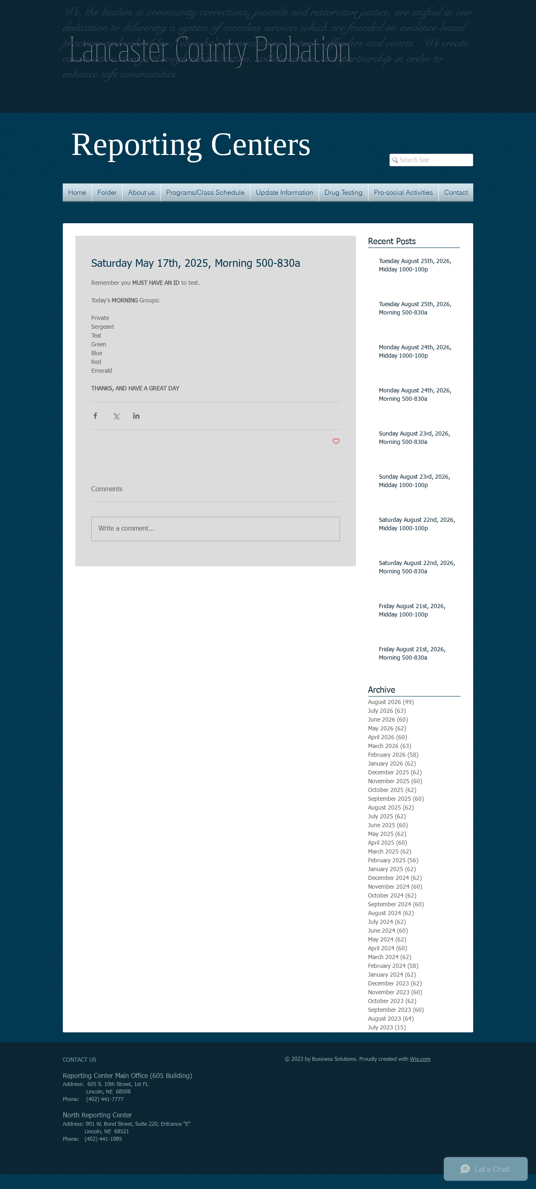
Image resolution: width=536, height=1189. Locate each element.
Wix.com (420, 1059)
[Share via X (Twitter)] (116, 416)
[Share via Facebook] (95, 416)
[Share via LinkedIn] (136, 416)
